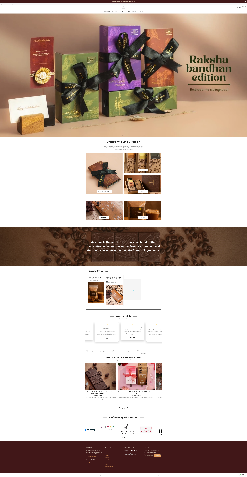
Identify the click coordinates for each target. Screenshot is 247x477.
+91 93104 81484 (5, 4)
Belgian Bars (107, 11)
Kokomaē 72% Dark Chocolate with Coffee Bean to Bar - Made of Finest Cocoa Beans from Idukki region (114, 279)
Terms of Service (150, 475)
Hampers (128, 11)
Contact (107, 455)
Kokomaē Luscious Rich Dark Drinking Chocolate (94, 278)
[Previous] (87, 383)
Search (143, 475)
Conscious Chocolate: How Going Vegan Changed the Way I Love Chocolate (158, 392)
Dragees (121, 11)
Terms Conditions (109, 466)
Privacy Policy (108, 464)
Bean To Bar (114, 11)
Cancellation (108, 460)
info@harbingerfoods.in (15, 4)
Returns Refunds (109, 462)
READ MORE (119, 401)
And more (134, 11)
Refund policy (158, 475)
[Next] (160, 383)
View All (123, 408)
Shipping (107, 457)
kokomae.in (114, 475)
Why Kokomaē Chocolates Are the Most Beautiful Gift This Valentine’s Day (119, 392)
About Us (141, 11)
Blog (106, 453)
